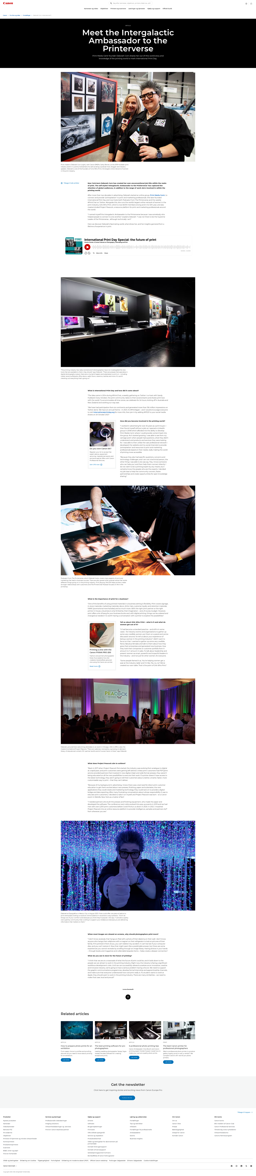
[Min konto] (246, 3)
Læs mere (66, 1060)
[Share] (128, 997)
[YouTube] (251, 1166)
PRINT (165, 1042)
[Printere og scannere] (127, 9)
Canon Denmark (9, 1166)
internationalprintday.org (103, 412)
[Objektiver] (109, 9)
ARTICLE (128, 25)
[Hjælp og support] (161, 9)
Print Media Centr (157, 195)
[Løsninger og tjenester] (146, 9)
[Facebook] (231, 1166)
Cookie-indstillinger (151, 1160)
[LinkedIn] (241, 1166)
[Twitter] (246, 1166)
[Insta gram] (236, 1166)
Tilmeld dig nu (127, 1098)
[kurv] (251, 3)
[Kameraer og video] (99, 9)
